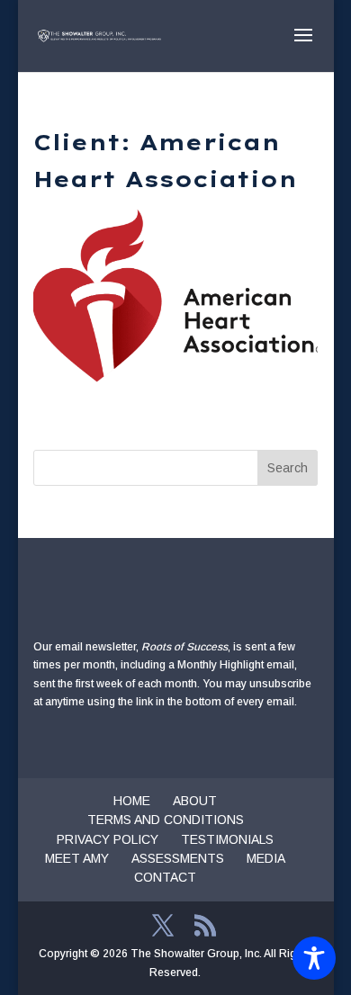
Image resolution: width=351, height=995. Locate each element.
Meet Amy (77, 858)
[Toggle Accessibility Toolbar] (314, 958)
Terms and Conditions (165, 819)
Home (131, 800)
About (195, 800)
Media (266, 858)
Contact (165, 877)
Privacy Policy (107, 839)
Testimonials (227, 839)
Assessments (177, 858)
